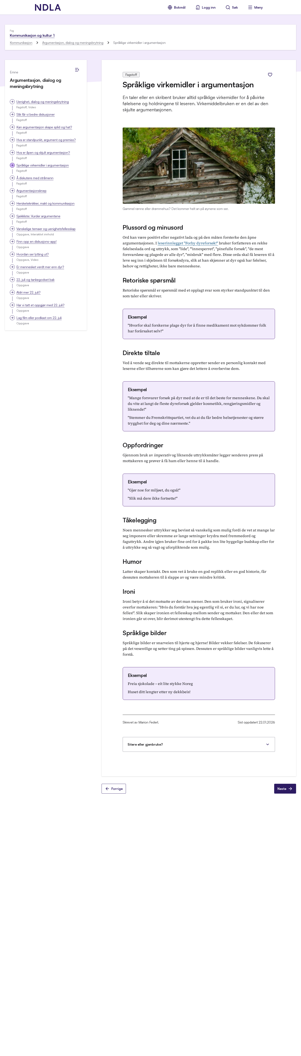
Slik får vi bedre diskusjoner (35, 114)
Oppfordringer (143, 445)
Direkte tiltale (141, 353)
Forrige (117, 789)
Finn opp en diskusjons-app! (36, 241)
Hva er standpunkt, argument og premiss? (46, 140)
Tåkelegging (139, 520)
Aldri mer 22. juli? (28, 292)
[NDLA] (48, 7)
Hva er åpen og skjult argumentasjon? (43, 152)
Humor (132, 561)
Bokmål (180, 7)
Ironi (129, 591)
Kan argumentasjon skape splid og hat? (44, 127)
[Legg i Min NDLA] (270, 75)
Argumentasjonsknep (31, 191)
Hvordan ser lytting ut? (32, 254)
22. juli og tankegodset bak (35, 280)
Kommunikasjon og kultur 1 (32, 35)
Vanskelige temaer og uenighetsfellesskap (46, 229)
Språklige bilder (144, 633)
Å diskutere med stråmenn (34, 178)
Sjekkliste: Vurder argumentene (38, 216)
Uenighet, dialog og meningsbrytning (42, 102)
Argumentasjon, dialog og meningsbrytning (72, 43)
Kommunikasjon (21, 43)
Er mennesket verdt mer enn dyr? (40, 267)
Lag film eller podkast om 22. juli (39, 318)
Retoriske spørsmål (149, 280)
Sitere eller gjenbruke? (145, 744)
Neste (281, 789)
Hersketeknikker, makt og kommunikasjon (45, 203)
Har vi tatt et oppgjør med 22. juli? (40, 305)
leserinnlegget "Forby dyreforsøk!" (188, 243)
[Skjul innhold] (77, 70)
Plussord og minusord (153, 227)
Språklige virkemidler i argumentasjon (42, 165)
